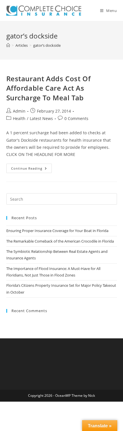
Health (19, 118)
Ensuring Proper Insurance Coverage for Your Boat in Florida (57, 230)
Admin (19, 111)
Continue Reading (31, 169)
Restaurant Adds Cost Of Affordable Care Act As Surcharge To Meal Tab (48, 88)
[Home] (8, 45)
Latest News (41, 118)
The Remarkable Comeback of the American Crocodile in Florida (60, 241)
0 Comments (76, 118)
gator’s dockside (47, 45)
